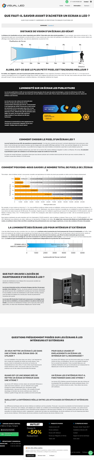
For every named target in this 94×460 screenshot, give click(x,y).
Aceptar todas (30, 455)
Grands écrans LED (54, 427)
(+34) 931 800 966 (15, 443)
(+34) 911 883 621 (77, 1)
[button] (70, 6)
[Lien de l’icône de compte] (91, 2)
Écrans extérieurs (53, 430)
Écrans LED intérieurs (55, 433)
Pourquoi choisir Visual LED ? (81, 427)
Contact (75, 433)
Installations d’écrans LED (80, 430)
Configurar (51, 455)
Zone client (76, 438)
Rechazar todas (41, 455)
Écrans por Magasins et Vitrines (57, 435)
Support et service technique (81, 435)
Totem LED (52, 438)
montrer (51, 25)
